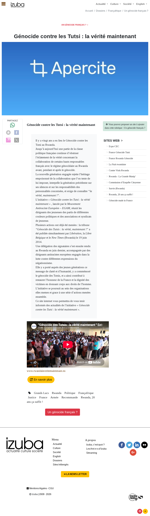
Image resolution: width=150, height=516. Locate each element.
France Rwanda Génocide (120, 158)
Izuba (34, 494)
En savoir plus (42, 379)
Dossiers (100, 11)
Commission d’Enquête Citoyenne (124, 182)
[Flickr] (144, 445)
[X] (16, 140)
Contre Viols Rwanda (118, 170)
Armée (54, 397)
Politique (70, 393)
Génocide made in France (120, 200)
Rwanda (57, 393)
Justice (32, 397)
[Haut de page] (145, 511)
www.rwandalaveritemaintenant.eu (46, 370)
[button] (2, 3)
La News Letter (76, 474)
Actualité (57, 444)
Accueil (89, 11)
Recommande (70, 397)
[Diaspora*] (8, 132)
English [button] (140, 4)
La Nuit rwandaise (117, 164)
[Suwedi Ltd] (140, 497)
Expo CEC (113, 146)
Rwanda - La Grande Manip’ (122, 176)
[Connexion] (139, 511)
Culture (56, 448)
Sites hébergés (60, 464)
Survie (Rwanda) (116, 188)
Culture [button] (114, 4)
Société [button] (127, 4)
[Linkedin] (137, 445)
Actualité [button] (101, 4)
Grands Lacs (42, 393)
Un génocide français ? (136, 11)
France (43, 397)
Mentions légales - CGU (41, 488)
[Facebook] (16, 132)
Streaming (91, 453)
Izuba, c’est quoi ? (95, 444)
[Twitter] (129, 445)
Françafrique (114, 11)
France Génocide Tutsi (119, 152)
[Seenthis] (8, 140)
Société (57, 452)
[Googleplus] (133, 452)
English (57, 456)
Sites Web (112, 140)
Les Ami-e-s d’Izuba (96, 448)
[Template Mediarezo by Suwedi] (133, 497)
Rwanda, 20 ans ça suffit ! (120, 194)
